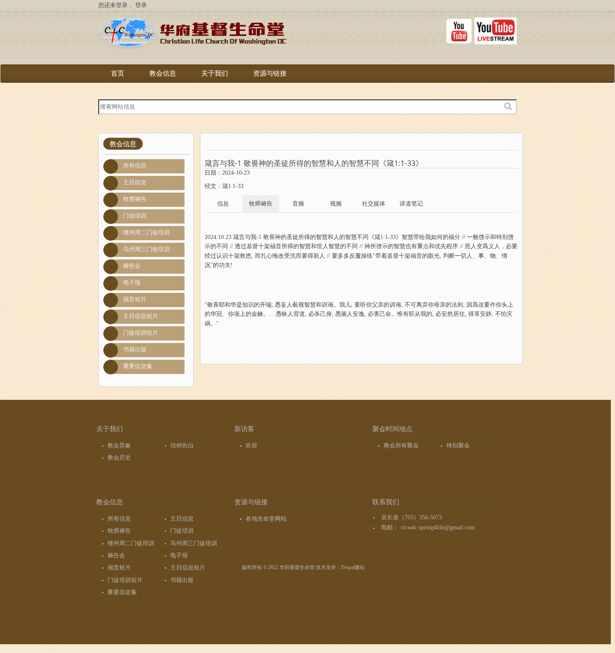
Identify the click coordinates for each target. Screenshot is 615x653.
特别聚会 (458, 445)
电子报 (132, 282)
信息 (223, 204)
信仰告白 (182, 445)
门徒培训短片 (140, 333)
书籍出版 (134, 349)
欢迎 (251, 445)
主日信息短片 (140, 316)
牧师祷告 (134, 199)
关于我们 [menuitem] (214, 76)
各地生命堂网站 (266, 519)
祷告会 (132, 266)
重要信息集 (137, 366)
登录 (141, 5)
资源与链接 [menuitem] (270, 76)
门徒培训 (134, 216)
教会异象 (119, 445)
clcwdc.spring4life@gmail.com (438, 527)
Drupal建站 (353, 567)
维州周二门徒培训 (146, 232)
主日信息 (134, 182)
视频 (336, 204)
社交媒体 (373, 204)
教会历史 (119, 458)
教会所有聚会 (401, 445)
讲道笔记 (411, 204)
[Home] (192, 35)
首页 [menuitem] (117, 73)
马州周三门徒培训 (146, 249)
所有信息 (134, 166)
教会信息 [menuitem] (162, 76)
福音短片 (134, 299)
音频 (298, 204)
